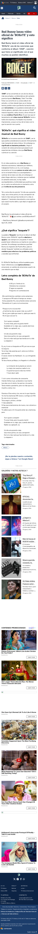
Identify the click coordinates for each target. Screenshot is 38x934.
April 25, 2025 (7, 223)
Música (5, 447)
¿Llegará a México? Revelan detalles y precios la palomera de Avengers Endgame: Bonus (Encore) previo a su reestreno (29, 519)
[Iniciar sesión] (35, 2)
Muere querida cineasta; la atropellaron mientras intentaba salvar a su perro (29, 561)
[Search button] (34, 8)
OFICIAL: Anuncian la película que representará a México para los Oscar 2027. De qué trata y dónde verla (29, 498)
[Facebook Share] (3, 88)
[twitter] (14, 880)
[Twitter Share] (6, 88)
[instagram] (17, 880)
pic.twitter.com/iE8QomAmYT (24, 216)
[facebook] (21, 880)
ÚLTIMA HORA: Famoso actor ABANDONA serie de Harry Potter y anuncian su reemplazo (29, 582)
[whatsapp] (24, 879)
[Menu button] (3, 8)
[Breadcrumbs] (4, 18)
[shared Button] (9, 88)
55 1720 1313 (22, 899)
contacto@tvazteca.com (25, 897)
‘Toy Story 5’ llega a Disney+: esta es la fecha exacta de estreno (29, 476)
